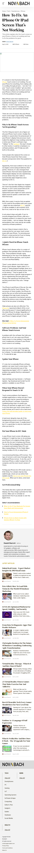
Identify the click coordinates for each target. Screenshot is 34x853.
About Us (4, 850)
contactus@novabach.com (8, 843)
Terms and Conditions (7, 848)
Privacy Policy (5, 845)
